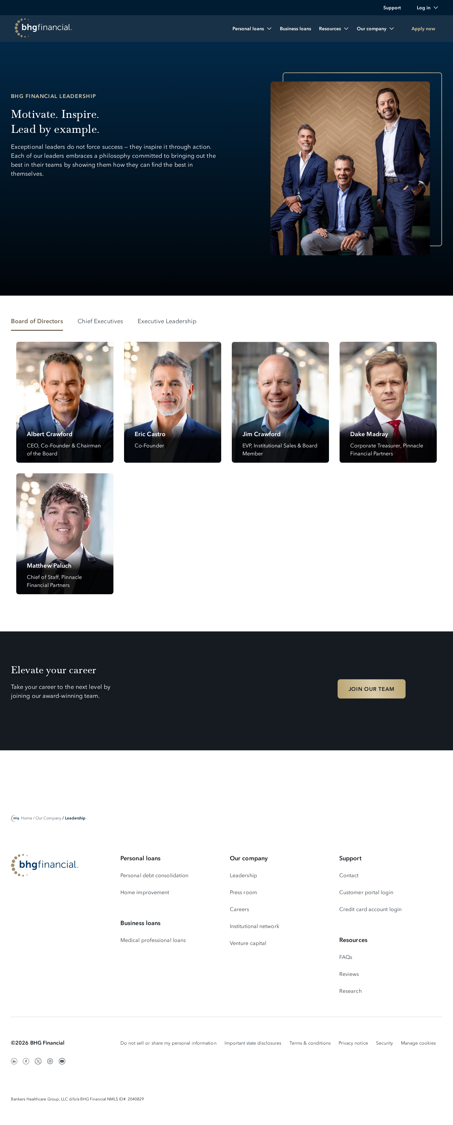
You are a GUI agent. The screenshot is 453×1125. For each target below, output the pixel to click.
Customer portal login (366, 892)
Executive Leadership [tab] (167, 321)
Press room (243, 892)
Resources (353, 940)
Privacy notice (353, 1043)
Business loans (140, 923)
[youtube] (62, 1061)
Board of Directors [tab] (37, 321)
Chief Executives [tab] (100, 321)
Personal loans (140, 858)
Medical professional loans (153, 940)
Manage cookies (418, 1043)
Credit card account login (370, 909)
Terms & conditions (310, 1043)
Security (384, 1043)
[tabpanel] (226, 468)
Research (350, 990)
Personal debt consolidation (154, 875)
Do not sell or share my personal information (168, 1043)
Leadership (243, 875)
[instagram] (50, 1061)
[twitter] (38, 1061)
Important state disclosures (253, 1043)
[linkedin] (14, 1061)
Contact (349, 875)
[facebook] (26, 1061)
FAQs (345, 957)
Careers (239, 909)
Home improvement (144, 892)
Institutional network (254, 926)
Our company (249, 858)
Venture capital (248, 943)
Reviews (349, 974)
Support (350, 858)
